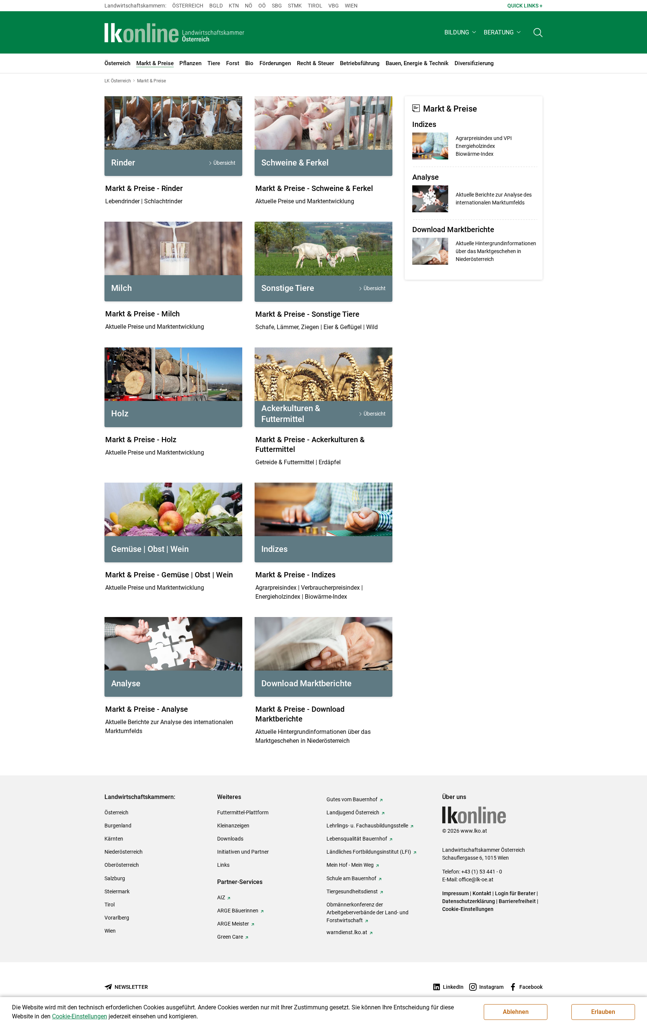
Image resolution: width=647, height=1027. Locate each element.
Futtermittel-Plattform (242, 812)
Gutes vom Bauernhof (351, 799)
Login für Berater (515, 893)
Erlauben (603, 1011)
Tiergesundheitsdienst (352, 891)
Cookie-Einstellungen (467, 909)
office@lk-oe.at (476, 879)
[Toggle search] (538, 32)
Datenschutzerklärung (468, 901)
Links (223, 865)
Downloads (230, 839)
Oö (262, 6)
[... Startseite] (174, 32)
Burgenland (117, 826)
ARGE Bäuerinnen (237, 911)
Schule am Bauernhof (351, 878)
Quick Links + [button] (525, 6)
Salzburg (114, 878)
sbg (277, 6)
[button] (461, 32)
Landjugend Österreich (352, 812)
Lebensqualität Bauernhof (356, 839)
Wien (351, 6)
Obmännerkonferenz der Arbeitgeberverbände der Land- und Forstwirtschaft (367, 912)
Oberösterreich (121, 865)
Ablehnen (516, 1011)
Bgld (216, 6)
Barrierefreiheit (517, 901)
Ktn (234, 6)
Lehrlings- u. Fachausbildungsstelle (367, 826)
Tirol (315, 6)
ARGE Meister (233, 924)
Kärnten (113, 839)
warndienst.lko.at (346, 932)
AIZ (221, 897)
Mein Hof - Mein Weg (350, 865)
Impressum (455, 893)
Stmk (295, 6)
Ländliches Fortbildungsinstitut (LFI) (368, 852)
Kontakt (482, 893)
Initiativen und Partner (243, 852)
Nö (248, 6)
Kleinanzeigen (233, 826)
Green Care (230, 937)
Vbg (333, 6)
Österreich (187, 6)
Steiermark (117, 891)
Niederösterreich (123, 852)
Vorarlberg (116, 918)
